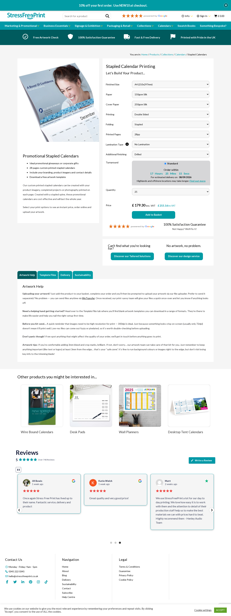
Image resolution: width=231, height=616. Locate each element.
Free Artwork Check (46, 37)
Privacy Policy (126, 575)
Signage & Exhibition (88, 25)
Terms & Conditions (129, 566)
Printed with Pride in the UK (198, 37)
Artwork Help (27, 275)
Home (144, 54)
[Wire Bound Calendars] (42, 406)
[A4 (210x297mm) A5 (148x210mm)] (171, 84)
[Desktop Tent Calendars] (189, 406)
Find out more (197, 180)
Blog (64, 575)
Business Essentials (56, 25)
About (65, 571)
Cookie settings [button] (203, 610)
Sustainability (83, 275)
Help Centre (68, 597)
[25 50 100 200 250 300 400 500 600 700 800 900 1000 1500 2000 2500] (170, 191)
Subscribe (67, 592)
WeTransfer (88, 298)
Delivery (65, 275)
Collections (144, 25)
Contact (66, 588)
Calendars (164, 25)
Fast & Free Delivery (147, 37)
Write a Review (203, 460)
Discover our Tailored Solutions (132, 256)
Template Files (47, 275)
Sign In (204, 16)
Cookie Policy (126, 579)
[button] (19, 510)
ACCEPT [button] (220, 610)
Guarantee (124, 571)
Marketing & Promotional (21, 25)
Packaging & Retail (119, 25)
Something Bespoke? (213, 25)
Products (154, 54)
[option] (39, 37)
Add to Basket (153, 214)
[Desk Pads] (91, 406)
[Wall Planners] (140, 406)
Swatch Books (186, 25)
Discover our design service (184, 256)
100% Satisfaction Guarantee (96, 37)
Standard (172, 163)
